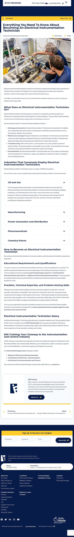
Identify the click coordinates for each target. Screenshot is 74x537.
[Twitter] (6, 520)
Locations (23, 476)
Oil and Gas (14, 182)
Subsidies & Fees (44, 478)
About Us (34, 397)
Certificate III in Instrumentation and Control (24, 360)
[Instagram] (14, 520)
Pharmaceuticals (17, 231)
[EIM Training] (13, 3)
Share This (64, 18)
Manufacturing (16, 212)
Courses (59, 476)
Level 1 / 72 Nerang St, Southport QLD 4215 (45, 467)
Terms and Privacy (30, 526)
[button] (37, 182)
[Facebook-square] (2, 520)
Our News (9, 18)
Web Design (42, 526)
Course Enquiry (43, 476)
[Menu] (66, 2)
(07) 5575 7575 (55, 3)
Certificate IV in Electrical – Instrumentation (24, 358)
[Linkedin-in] (10, 520)
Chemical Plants (17, 240)
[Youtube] (18, 520)
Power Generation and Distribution (28, 221)
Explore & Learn (25, 492)
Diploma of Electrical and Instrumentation (23, 355)
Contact (22, 494)
